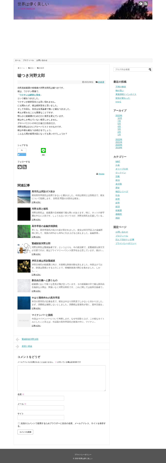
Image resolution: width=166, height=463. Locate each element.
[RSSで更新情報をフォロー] (146, 3)
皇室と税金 (27, 346)
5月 (119, 124)
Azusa (101, 174)
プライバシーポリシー (126, 243)
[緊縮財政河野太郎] (24, 248)
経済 (118, 207)
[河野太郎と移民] (24, 214)
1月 (119, 135)
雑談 (118, 218)
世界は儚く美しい (33, 4)
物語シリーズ (122, 191)
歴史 (118, 188)
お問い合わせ (41, 60)
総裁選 (101, 82)
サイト (21, 413)
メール (22, 404)
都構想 (119, 214)
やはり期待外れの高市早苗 (46, 297)
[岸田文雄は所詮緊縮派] (24, 266)
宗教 (118, 176)
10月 (120, 118)
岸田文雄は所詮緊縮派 (43, 260)
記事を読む (36, 202)
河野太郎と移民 (40, 208)
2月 (119, 132)
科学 (118, 199)
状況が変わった (123, 98)
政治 (118, 180)
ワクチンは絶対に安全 (30, 95)
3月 (119, 129)
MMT (118, 161)
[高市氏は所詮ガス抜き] (24, 196)
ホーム (17, 60)
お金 (118, 165)
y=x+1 (118, 102)
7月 (119, 121)
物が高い (120, 90)
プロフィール (28, 60)
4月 (119, 126)
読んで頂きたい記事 (125, 239)
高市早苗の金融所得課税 (44, 226)
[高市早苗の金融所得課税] (24, 231)
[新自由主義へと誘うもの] (24, 285)
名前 (21, 394)
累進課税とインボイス (126, 94)
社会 (118, 195)
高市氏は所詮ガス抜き (43, 191)
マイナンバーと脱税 (42, 315)
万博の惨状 (121, 87)
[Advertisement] (83, 39)
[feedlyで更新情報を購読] (141, 3)
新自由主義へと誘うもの (44, 280)
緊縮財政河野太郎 (41, 243)
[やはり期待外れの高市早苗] (24, 303)
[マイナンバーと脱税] (24, 320)
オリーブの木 (122, 169)
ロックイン (121, 173)
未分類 (119, 184)
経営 (118, 203)
